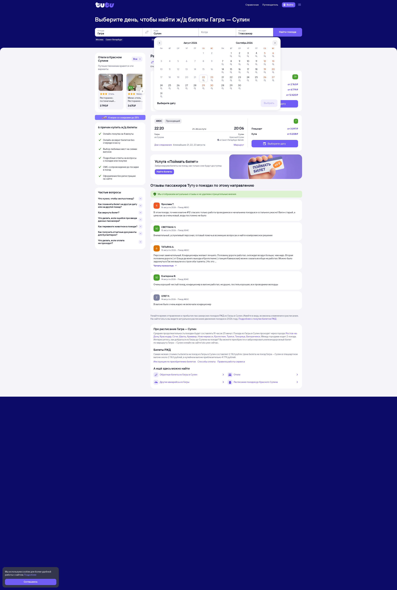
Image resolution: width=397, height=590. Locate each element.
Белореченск (253, 336)
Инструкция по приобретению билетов (175, 361)
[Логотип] (105, 4)
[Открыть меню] (300, 5)
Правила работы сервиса (231, 361)
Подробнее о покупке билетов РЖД (257, 318)
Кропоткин (220, 336)
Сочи (175, 336)
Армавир (192, 336)
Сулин (241, 134)
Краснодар (166, 336)
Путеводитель (270, 4)
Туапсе (230, 336)
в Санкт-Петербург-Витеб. (232, 140)
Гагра (157, 134)
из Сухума (159, 137)
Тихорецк (240, 336)
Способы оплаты (207, 361)
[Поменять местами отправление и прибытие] (147, 32)
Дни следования (163, 144)
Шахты (182, 336)
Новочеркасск (205, 336)
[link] (164, 171)
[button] (137, 59)
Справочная (252, 4)
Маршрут (239, 144)
